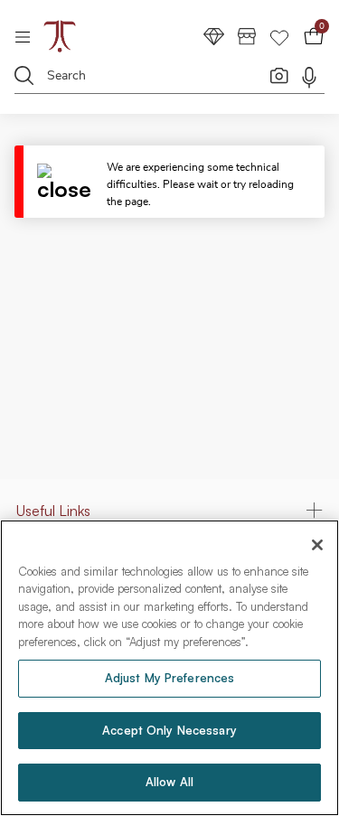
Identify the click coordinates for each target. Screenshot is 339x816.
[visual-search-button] (279, 75)
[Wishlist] (279, 35)
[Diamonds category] (214, 35)
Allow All (169, 781)
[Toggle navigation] (28, 36)
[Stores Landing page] (247, 35)
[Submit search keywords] (24, 75)
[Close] (72, 182)
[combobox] (158, 78)
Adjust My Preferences (170, 678)
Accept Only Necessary (169, 730)
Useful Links (53, 511)
